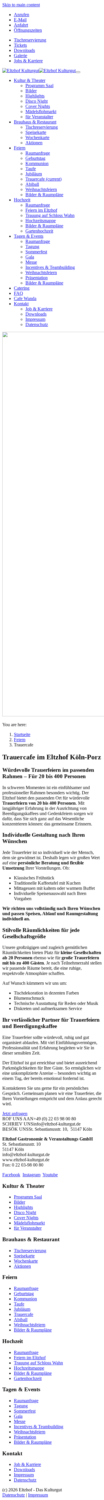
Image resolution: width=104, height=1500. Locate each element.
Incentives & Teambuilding (38, 1426)
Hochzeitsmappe (29, 1368)
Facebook (11, 1174)
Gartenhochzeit (28, 1378)
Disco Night (25, 1212)
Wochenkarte (26, 1261)
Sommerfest (25, 1411)
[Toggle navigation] (78, 72)
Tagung (21, 1405)
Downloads (24, 50)
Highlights (23, 1207)
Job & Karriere (27, 1464)
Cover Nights (26, 1217)
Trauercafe (23, 1314)
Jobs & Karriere (28, 60)
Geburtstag (24, 1293)
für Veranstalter (28, 1228)
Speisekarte (24, 1255)
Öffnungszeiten (28, 30)
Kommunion (25, 1298)
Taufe (19, 1304)
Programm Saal (28, 1196)
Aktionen (22, 1266)
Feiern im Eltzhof (30, 1357)
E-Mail (20, 19)
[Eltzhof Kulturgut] (39, 70)
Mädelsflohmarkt (29, 1222)
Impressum (24, 1474)
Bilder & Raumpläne (33, 1329)
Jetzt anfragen (14, 1113)
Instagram (31, 1174)
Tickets (20, 45)
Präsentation (25, 1437)
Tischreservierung (30, 40)
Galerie (20, 55)
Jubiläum (22, 1309)
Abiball (20, 1319)
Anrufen (21, 14)
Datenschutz (25, 1479)
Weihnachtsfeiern (29, 1324)
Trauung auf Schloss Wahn (38, 1362)
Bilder (19, 1202)
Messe (19, 1421)
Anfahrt (21, 25)
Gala (18, 1416)
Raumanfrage (26, 1288)
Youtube (50, 1174)
